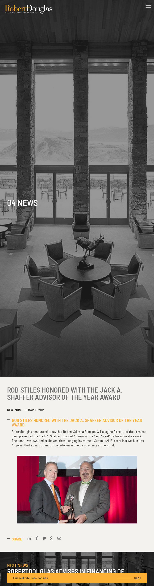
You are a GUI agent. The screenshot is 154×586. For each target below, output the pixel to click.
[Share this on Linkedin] (29, 538)
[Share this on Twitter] (44, 538)
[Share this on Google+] (52, 538)
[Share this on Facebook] (37, 538)
